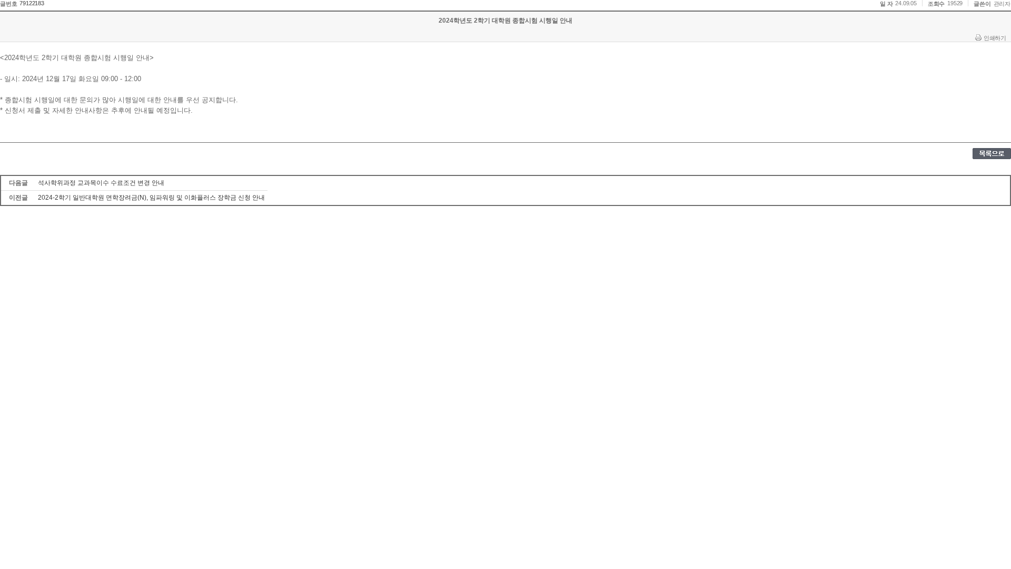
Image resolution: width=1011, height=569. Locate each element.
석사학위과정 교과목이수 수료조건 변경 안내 (101, 183)
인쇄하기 (995, 38)
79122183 (31, 3)
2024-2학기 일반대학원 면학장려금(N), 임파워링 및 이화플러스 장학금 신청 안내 (151, 197)
